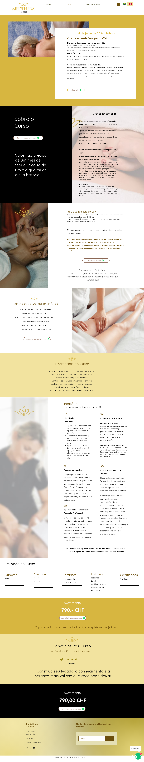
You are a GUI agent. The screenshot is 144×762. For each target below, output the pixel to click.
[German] (130, 4)
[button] (118, 4)
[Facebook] (27, 748)
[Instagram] (31, 748)
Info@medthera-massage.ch (36, 742)
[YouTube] (34, 748)
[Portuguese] (124, 4)
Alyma (83, 757)
